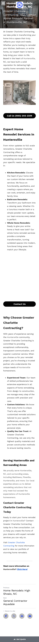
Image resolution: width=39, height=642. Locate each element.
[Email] (29, 616)
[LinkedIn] (21, 616)
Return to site (10, 611)
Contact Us (20, 304)
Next (5, 598)
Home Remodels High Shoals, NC (16, 592)
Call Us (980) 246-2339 (19, 115)
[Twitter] (13, 616)
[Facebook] (5, 616)
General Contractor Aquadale (15, 602)
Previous (6, 587)
